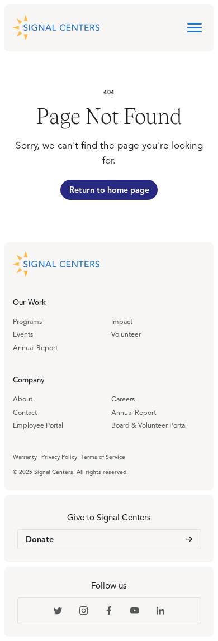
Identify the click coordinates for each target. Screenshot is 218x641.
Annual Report (35, 348)
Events (23, 335)
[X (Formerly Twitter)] (58, 611)
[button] (194, 28)
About (22, 399)
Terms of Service (103, 458)
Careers (123, 399)
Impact (121, 322)
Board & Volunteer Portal (149, 426)
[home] (56, 28)
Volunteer (126, 335)
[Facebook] (109, 611)
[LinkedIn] (160, 611)
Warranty (25, 458)
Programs (27, 322)
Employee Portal (38, 426)
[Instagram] (83, 611)
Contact (25, 413)
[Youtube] (135, 611)
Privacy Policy (59, 458)
